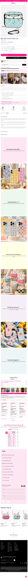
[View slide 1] (12, 537)
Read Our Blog (2, 545)
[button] (14, 382)
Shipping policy (18, 570)
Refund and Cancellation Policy (16, 548)
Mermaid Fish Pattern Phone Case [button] (13, 418)
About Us (2, 544)
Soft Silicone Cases (10, 548)
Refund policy (9, 570)
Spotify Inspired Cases (10, 549)
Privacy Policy (15, 544)
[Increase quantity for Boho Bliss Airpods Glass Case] (4, 58)
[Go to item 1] (3, 390)
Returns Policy (16, 545)
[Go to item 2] (8, 390)
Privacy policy (12, 570)
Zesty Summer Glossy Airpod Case (15, 525)
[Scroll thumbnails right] (25, 390)
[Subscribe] (14, 560)
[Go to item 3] (13, 390)
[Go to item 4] (18, 390)
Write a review (13, 393)
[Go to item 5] (22, 390)
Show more (13, 420)
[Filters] (1, 400)
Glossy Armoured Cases (9, 545)
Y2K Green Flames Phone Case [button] (4, 415)
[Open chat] (26, 576)
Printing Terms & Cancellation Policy (16, 550)
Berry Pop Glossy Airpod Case (4, 525)
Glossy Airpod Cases (10, 547)
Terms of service (15, 570)
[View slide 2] (13, 537)
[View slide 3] (14, 537)
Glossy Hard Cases (10, 546)
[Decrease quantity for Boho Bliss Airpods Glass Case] (1, 58)
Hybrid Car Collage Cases (10, 551)
